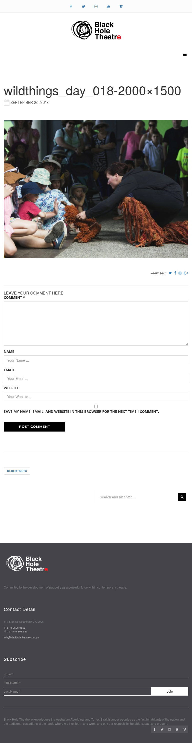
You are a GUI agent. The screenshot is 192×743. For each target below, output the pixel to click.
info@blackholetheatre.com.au (21, 637)
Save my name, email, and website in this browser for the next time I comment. (81, 411)
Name (9, 351)
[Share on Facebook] (175, 273)
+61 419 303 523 (17, 631)
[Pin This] (180, 273)
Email (9, 369)
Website (11, 388)
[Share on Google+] (186, 273)
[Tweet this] (170, 273)
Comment (14, 297)
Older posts (17, 471)
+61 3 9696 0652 (15, 627)
